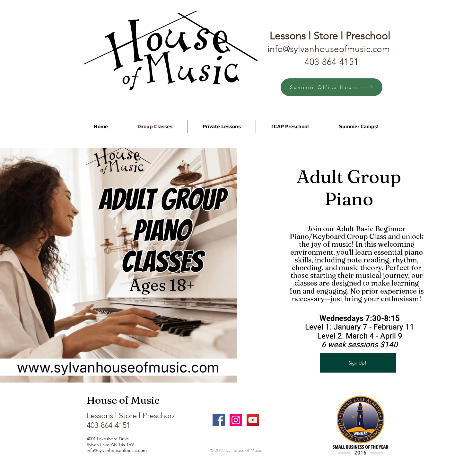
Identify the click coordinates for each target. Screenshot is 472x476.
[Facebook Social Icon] (219, 420)
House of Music (123, 400)
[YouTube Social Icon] (253, 420)
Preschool (368, 36)
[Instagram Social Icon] (236, 420)
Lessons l (306, 36)
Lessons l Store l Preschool (131, 415)
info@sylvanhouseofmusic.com (328, 49)
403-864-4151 (332, 62)
